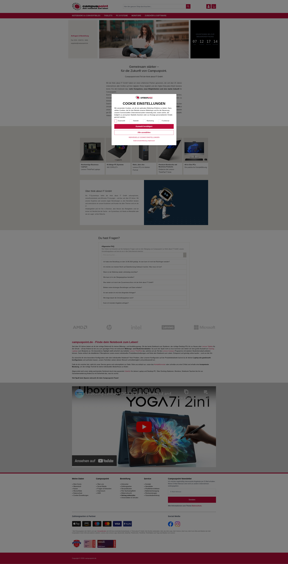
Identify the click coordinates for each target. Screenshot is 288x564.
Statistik (136, 121)
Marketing (150, 121)
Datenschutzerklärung (140, 141)
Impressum (151, 141)
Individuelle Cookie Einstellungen (144, 137)
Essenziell (121, 121)
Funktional (165, 121)
